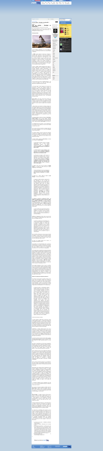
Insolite (65, 2)
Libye (53, 62)
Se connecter (67, 0)
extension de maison (55, 41)
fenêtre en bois (54, 43)
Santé (47, 3)
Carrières (60, 3)
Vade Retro (54, 59)
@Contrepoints (42, 23)
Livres (51, 2)
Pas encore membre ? (63, 22)
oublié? (70, 0)
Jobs (53, 64)
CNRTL (54, 51)
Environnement (53, 3)
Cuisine (49, 3)
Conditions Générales (42, 446)
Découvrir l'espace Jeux (63, 51)
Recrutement (33, 447)
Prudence (54, 67)
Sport (63, 2)
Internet (57, 2)
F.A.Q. (48, 446)
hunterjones (67, 33)
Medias (54, 2)
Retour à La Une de (38, 440)
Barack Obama (54, 46)
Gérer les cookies (49, 447)
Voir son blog (55, 36)
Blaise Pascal (54, 70)
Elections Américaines (55, 44)
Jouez (67, 42)
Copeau (40, 23)
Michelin (54, 54)
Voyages (57, 3)
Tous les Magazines (67, 3)
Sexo (63, 3)
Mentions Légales (42, 447)
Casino (65, 39)
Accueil (33, 0)
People (68, 2)
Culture (43, 2)
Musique (49, 2)
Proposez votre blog (38, 0)
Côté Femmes (43, 3)
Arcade (61, 39)
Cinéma (46, 2)
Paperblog (36, 3)
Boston (53, 65)
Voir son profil (55, 35)
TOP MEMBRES (67, 26)
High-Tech (60, 2)
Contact (33, 446)
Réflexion (69, 39)
